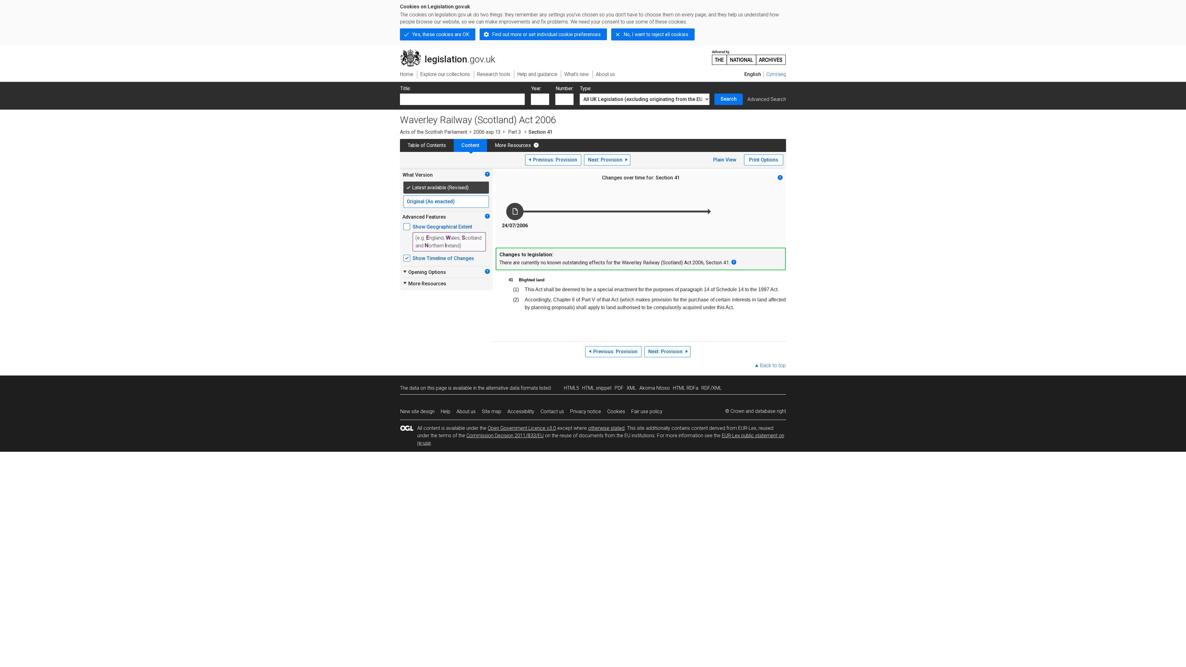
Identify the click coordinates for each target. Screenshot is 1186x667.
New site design (417, 411)
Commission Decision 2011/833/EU (505, 435)
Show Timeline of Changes (443, 258)
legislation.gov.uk (451, 51)
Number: (565, 88)
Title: (405, 88)
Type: (585, 88)
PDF (619, 388)
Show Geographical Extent (442, 227)
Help (445, 411)
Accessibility (520, 411)
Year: (536, 88)
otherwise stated (606, 428)
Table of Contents (427, 145)
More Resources (513, 145)
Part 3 (514, 132)
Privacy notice (585, 411)
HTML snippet (597, 388)
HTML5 (571, 388)
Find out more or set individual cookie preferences (546, 34)
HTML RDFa (685, 388)
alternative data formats (512, 388)
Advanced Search (766, 99)
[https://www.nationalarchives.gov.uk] (749, 55)
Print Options (763, 160)
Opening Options (424, 272)
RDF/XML (711, 388)
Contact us (552, 411)
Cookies (616, 411)
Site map (491, 411)
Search (729, 99)
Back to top (773, 365)
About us (466, 411)
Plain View (724, 160)
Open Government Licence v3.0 (522, 428)
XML (631, 388)
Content (470, 145)
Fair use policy (646, 411)
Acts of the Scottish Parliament (433, 132)
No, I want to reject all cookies (656, 34)
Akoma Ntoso (654, 388)
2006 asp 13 (487, 132)
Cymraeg (776, 74)
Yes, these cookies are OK (440, 34)
